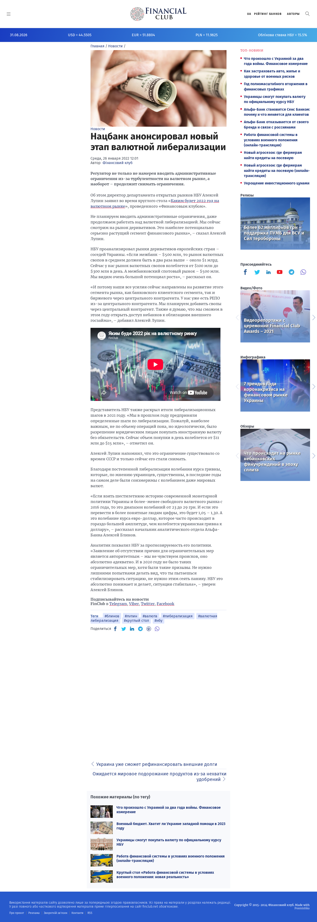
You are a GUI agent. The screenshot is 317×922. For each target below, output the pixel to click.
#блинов (112, 616)
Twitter (148, 603)
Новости (98, 129)
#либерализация (178, 616)
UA (249, 14)
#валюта (150, 616)
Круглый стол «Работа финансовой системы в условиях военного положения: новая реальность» (165, 874)
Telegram (118, 603)
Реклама (34, 913)
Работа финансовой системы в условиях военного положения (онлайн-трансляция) (271, 139)
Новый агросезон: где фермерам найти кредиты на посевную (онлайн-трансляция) (277, 170)
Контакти (77, 913)
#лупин (131, 616)
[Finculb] (246, 272)
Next (313, 317)
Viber (134, 603)
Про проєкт (16, 913)
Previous (237, 317)
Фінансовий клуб (118, 163)
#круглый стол (136, 620)
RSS (89, 913)
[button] (307, 14)
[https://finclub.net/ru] (158, 14)
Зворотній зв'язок (55, 913)
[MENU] (9, 14)
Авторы (293, 14)
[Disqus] (158, 694)
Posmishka (302, 908)
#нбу (158, 620)
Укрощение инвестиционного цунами (276, 183)
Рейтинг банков (267, 14)
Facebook (165, 603)
